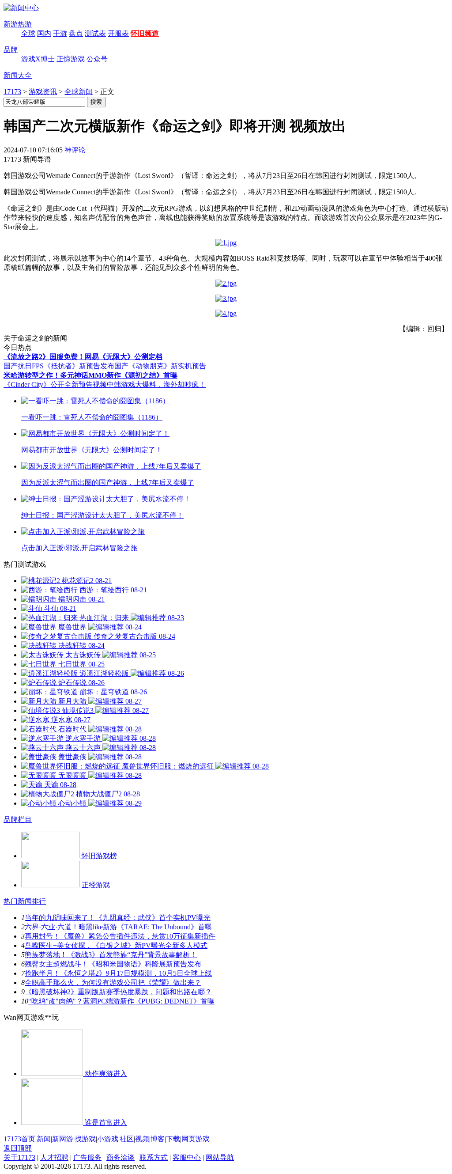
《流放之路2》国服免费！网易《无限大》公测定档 (83, 356)
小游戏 (107, 1139)
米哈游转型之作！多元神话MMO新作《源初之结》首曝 (90, 375)
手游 (60, 33)
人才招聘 (54, 1157)
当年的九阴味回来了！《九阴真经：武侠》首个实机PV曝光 (118, 917)
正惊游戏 (70, 59)
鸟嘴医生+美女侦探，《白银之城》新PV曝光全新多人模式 (116, 945)
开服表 (118, 33)
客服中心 (187, 1157)
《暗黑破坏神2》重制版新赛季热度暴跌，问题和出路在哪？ (118, 992)
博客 (158, 1139)
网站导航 (220, 1157)
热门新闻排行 (25, 901)
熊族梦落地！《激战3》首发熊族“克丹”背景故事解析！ (111, 954)
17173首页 (19, 1139)
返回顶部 (18, 1148)
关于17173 (19, 1157)
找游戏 (85, 1139)
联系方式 (153, 1157)
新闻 (44, 1139)
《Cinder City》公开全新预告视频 (55, 384)
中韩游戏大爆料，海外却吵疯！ (156, 384)
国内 (44, 33)
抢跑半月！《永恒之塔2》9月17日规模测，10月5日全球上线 (118, 973)
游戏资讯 (43, 91)
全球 (28, 33)
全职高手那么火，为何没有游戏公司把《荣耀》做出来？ (113, 982)
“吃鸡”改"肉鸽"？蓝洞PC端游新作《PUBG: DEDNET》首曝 (121, 1001)
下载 (173, 1139)
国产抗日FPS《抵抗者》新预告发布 (59, 366)
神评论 (75, 150)
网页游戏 (195, 1139)
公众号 (97, 59)
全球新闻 (78, 91)
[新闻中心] (21, 7)
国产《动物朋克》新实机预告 (160, 366)
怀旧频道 (145, 33)
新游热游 (18, 24)
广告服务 (87, 1157)
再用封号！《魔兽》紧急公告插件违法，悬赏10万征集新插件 (120, 936)
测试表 (95, 33)
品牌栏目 (18, 819)
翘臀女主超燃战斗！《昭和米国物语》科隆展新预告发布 (113, 964)
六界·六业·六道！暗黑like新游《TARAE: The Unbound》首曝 (118, 927)
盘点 (76, 33)
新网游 (62, 1139)
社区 (127, 1139)
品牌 (11, 49)
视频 (142, 1139)
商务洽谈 (120, 1157)
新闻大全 (18, 75)
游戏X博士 (38, 59)
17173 (12, 91)
